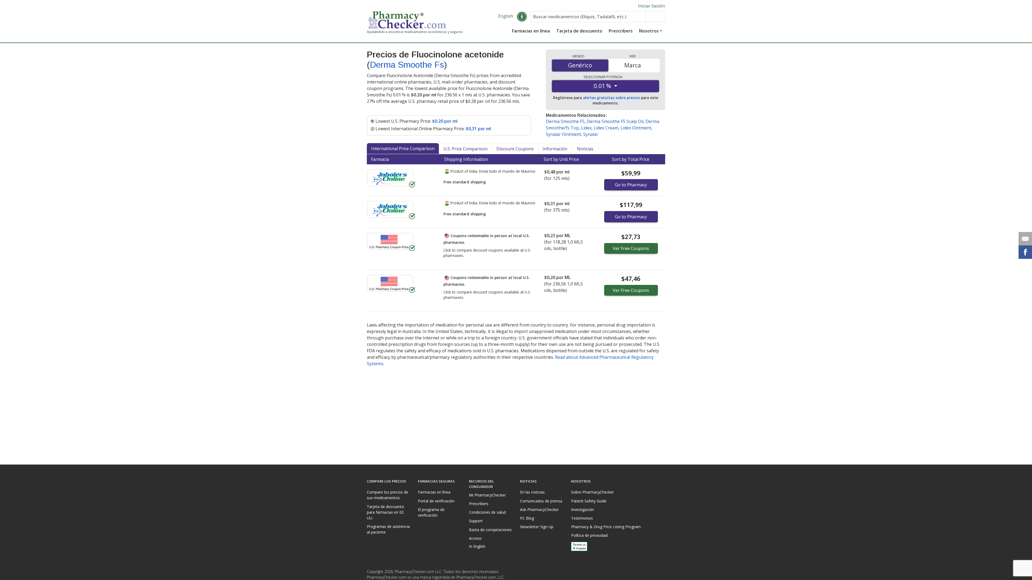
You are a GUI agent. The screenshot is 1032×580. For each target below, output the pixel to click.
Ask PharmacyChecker (539, 509)
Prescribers (621, 31)
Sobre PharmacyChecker (592, 492)
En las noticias (532, 492)
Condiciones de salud (487, 512)
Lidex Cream (606, 128)
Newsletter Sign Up (536, 526)
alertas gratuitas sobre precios (611, 97)
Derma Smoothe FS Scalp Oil (615, 121)
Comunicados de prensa (541, 500)
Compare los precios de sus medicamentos (387, 495)
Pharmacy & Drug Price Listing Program (606, 526)
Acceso (475, 538)
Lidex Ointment (636, 128)
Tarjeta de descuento (579, 31)
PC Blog (527, 518)
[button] (522, 16)
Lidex (586, 128)
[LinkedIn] (660, 573)
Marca (632, 65)
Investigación (582, 509)
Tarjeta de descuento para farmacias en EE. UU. (385, 512)
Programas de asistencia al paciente (388, 529)
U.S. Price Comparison (465, 149)
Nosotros (649, 31)
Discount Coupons (515, 149)
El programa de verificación (431, 512)
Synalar (590, 134)
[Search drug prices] (655, 16)
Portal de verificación (436, 500)
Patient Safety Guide (589, 500)
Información (555, 149)
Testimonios (582, 518)
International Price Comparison (403, 148)
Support (476, 520)
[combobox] (588, 16)
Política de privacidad (589, 535)
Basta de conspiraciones (490, 529)
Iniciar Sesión (651, 6)
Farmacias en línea (531, 31)
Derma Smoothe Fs (407, 65)
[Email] (1025, 238)
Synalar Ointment (563, 134)
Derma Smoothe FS (565, 121)
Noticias (585, 149)
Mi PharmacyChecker (487, 495)
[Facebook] (649, 573)
